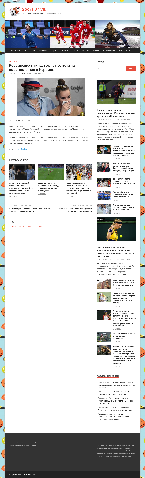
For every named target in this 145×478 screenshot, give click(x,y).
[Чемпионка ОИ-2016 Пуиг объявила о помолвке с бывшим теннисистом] (104, 288)
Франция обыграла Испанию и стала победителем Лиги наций (124, 181)
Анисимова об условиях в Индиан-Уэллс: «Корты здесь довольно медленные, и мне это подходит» (124, 298)
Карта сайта (124, 51)
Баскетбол (30, 51)
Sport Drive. (34, 9)
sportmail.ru (22, 149)
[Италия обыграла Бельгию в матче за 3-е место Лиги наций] (104, 200)
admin (23, 74)
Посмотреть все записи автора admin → (28, 226)
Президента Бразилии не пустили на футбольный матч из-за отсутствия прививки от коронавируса (124, 150)
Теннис (75, 51)
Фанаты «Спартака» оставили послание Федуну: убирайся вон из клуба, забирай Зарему (124, 167)
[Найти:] (116, 68)
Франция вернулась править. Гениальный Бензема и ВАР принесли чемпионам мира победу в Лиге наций (78, 188)
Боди (53, 51)
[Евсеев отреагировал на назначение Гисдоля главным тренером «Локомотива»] (116, 105)
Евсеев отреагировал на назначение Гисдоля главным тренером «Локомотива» (116, 113)
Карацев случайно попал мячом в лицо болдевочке (124, 335)
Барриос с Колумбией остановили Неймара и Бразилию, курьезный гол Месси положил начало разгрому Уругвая (21, 188)
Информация (109, 51)
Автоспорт (16, 51)
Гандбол (64, 51)
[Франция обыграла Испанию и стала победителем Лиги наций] (104, 187)
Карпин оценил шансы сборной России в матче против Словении (124, 207)
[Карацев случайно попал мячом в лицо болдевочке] (104, 341)
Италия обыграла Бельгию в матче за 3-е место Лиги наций (123, 194)
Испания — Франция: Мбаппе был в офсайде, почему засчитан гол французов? (49, 187)
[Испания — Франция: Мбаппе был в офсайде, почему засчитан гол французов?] (51, 181)
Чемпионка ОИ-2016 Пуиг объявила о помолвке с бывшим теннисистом (124, 282)
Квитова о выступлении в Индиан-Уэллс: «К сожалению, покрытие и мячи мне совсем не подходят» (116, 385)
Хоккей (96, 51)
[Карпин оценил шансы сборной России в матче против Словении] (104, 213)
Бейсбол (43, 51)
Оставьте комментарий (35, 74)
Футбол (85, 51)
